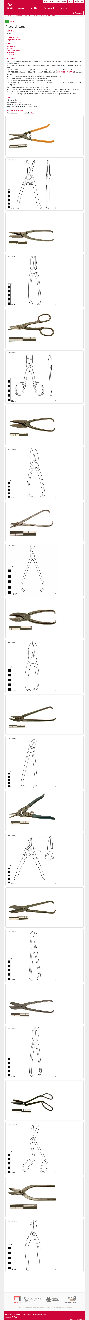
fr (78, 1)
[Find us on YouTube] (16, 1317)
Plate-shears (50, 15)
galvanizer (10, 52)
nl (76, 1)
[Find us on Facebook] (12, 1317)
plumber (10, 48)
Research (78, 13)
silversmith (10, 55)
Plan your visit (49, 8)
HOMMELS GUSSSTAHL (65, 72)
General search (38, 15)
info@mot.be (61, 1)
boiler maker (11, 46)
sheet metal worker (13, 50)
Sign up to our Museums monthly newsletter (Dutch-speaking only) (26, 1314)
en (82, 1)
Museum (21, 8)
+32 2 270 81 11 (49, 1)
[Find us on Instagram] (14, 1317)
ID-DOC (27, 15)
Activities (34, 8)
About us (64, 8)
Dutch (33, 113)
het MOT (10, 15)
